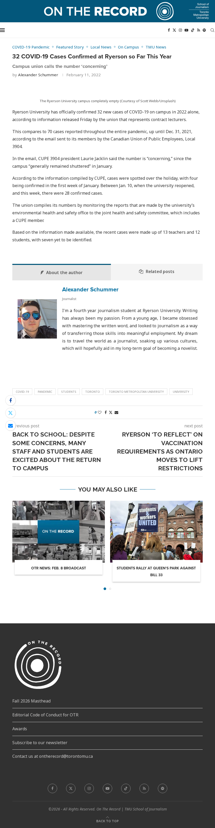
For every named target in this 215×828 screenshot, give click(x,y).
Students (68, 392)
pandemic (45, 392)
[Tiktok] (193, 30)
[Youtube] (186, 30)
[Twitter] (174, 30)
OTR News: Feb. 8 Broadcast (58, 568)
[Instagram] (180, 30)
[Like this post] (99, 412)
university (181, 392)
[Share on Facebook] (10, 400)
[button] (19, 545)
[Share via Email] (10, 425)
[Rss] (198, 30)
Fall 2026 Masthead (31, 701)
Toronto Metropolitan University (136, 392)
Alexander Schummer (38, 74)
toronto (92, 392)
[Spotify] (204, 30)
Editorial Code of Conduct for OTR (45, 715)
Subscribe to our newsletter (39, 742)
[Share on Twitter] (10, 413)
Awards (19, 729)
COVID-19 (22, 392)
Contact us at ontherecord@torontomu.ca (52, 756)
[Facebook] (169, 30)
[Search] (212, 30)
